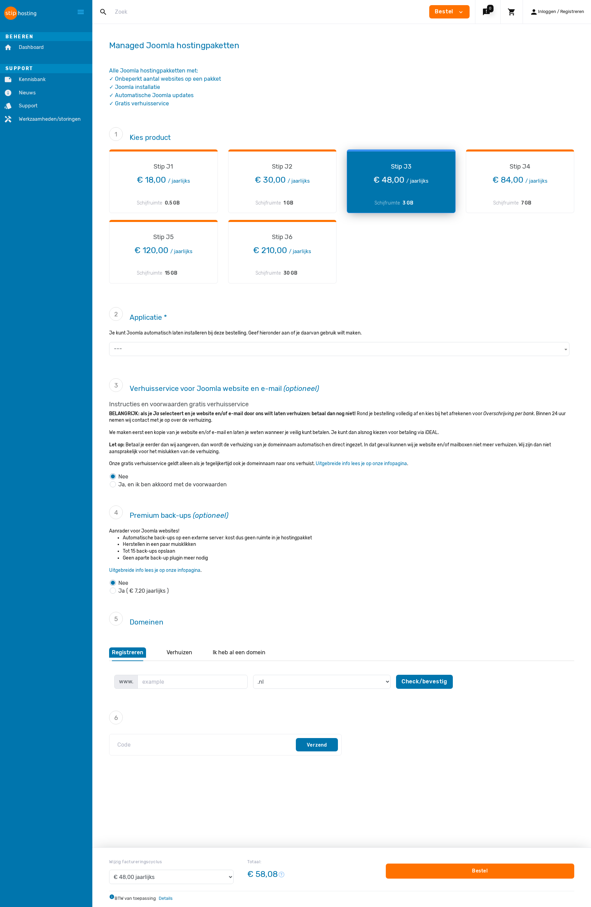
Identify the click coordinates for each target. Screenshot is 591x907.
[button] (487, 12)
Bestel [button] (449, 11)
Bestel (480, 871)
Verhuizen (179, 652)
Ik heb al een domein (239, 652)
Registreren (127, 652)
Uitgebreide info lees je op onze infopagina (361, 463)
